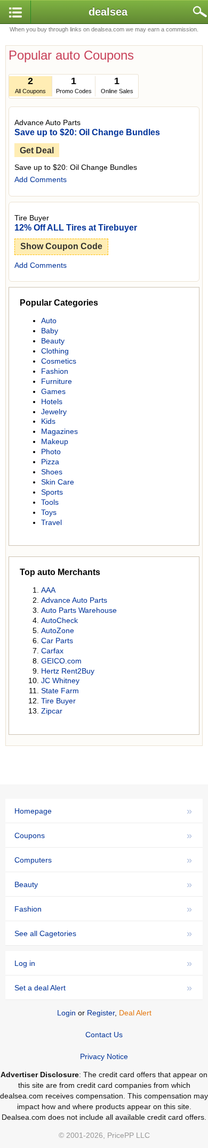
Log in (103, 963)
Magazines (59, 431)
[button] (15, 12)
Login (66, 1012)
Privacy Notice (104, 1056)
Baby (49, 330)
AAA (48, 590)
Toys (49, 512)
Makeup (54, 441)
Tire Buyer (58, 700)
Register (101, 1012)
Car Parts (57, 640)
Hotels (51, 401)
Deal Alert (135, 1012)
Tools (50, 502)
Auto (49, 320)
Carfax (52, 650)
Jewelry (54, 411)
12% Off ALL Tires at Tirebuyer (75, 227)
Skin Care (57, 482)
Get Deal (37, 150)
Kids (48, 421)
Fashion (54, 371)
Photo (51, 451)
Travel (51, 522)
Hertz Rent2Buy (67, 671)
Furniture (56, 381)
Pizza (50, 461)
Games (53, 391)
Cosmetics (58, 361)
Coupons (103, 835)
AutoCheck (59, 620)
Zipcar (51, 711)
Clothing (55, 351)
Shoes (51, 472)
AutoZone (57, 630)
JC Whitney (60, 680)
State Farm (60, 690)
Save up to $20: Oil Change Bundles (87, 132)
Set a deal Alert (103, 987)
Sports (52, 492)
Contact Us (104, 1034)
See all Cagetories (103, 933)
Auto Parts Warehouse (79, 610)
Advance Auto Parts (74, 600)
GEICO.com (61, 661)
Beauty (53, 341)
